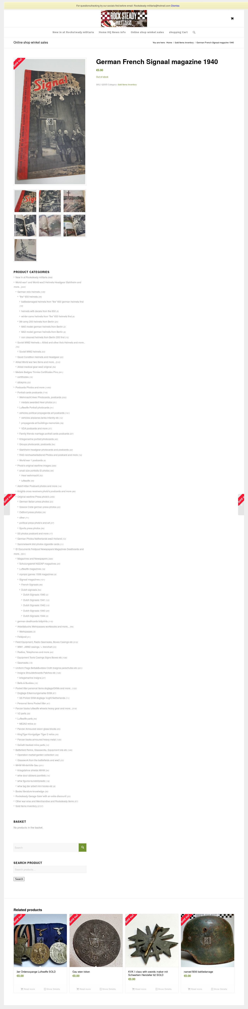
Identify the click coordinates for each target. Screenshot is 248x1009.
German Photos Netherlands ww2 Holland (39, 538)
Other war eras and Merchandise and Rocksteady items (45, 801)
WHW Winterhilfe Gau (27, 765)
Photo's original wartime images (34, 465)
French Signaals (30, 584)
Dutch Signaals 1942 (34, 605)
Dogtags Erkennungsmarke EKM (34, 693)
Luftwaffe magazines (30, 568)
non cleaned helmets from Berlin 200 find (43, 337)
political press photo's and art (34, 522)
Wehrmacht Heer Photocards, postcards (40, 397)
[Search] (192, 32)
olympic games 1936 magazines (36, 574)
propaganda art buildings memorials (40, 422)
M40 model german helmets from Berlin (42, 326)
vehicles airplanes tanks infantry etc (40, 417)
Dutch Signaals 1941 (34, 600)
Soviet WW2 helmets (30, 351)
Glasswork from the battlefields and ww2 (38, 760)
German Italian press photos (34, 501)
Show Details (53, 989)
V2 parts (21, 713)
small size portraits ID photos (34, 470)
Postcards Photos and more (30, 387)
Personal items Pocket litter (31, 703)
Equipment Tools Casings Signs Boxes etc (39, 657)
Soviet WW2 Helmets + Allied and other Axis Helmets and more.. (51, 342)
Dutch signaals (29, 589)
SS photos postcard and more (33, 533)
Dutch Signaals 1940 (34, 594)
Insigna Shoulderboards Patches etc (36, 672)
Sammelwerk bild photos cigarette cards (38, 544)
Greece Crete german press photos (37, 506)
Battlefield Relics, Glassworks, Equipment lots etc (41, 749)
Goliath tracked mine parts (31, 744)
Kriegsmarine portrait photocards (36, 439)
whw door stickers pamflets (31, 775)
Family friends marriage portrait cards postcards (44, 433)
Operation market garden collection (35, 754)
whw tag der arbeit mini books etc (35, 786)
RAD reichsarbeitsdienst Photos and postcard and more (48, 454)
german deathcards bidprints (32, 621)
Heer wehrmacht (30, 475)
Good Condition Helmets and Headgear (38, 357)
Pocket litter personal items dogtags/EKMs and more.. (43, 688)
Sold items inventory (26, 806)
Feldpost (22, 636)
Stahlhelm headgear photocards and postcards (44, 449)
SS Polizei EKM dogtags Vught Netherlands (42, 697)
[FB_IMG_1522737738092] (124, 18)
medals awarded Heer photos (37, 402)
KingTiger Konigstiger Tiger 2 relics (35, 734)
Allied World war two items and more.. (35, 362)
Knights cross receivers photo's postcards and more (44, 491)
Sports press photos (29, 528)
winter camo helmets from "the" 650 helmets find (46, 316)
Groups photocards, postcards (35, 444)
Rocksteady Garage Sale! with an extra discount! (41, 796)
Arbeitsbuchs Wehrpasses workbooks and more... (43, 626)
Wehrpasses (26, 631)
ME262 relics (26, 723)
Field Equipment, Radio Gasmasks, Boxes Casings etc (44, 642)
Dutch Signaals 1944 (34, 615)
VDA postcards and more (34, 428)
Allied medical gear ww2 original (34, 366)
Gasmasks (22, 662)
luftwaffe (25, 480)
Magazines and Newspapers (32, 558)
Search (19, 879)
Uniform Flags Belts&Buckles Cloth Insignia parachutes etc (46, 667)
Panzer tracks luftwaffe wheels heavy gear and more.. (43, 708)
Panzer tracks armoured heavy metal (36, 739)
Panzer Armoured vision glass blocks (36, 728)
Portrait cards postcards (29, 392)
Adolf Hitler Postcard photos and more (37, 486)
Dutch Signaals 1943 (34, 610)
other (22, 517)
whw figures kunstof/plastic (31, 780)
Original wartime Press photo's (33, 496)
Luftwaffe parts (25, 718)
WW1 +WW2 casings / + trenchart (34, 646)
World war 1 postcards (31, 460)
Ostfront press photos (30, 512)
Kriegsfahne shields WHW (31, 770)
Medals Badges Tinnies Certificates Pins (37, 372)
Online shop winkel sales (31, 42)
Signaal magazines (29, 579)
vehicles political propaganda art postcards (42, 412)
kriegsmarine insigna (30, 677)
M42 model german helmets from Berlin (42, 331)
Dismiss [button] (175, 5)
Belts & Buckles (25, 683)
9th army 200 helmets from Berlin (36, 321)
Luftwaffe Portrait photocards (34, 407)
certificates (23, 376)
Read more (29, 989)
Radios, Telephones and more (33, 652)
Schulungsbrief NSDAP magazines (37, 563)
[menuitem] (73, 32)
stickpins (22, 382)
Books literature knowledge (30, 791)
